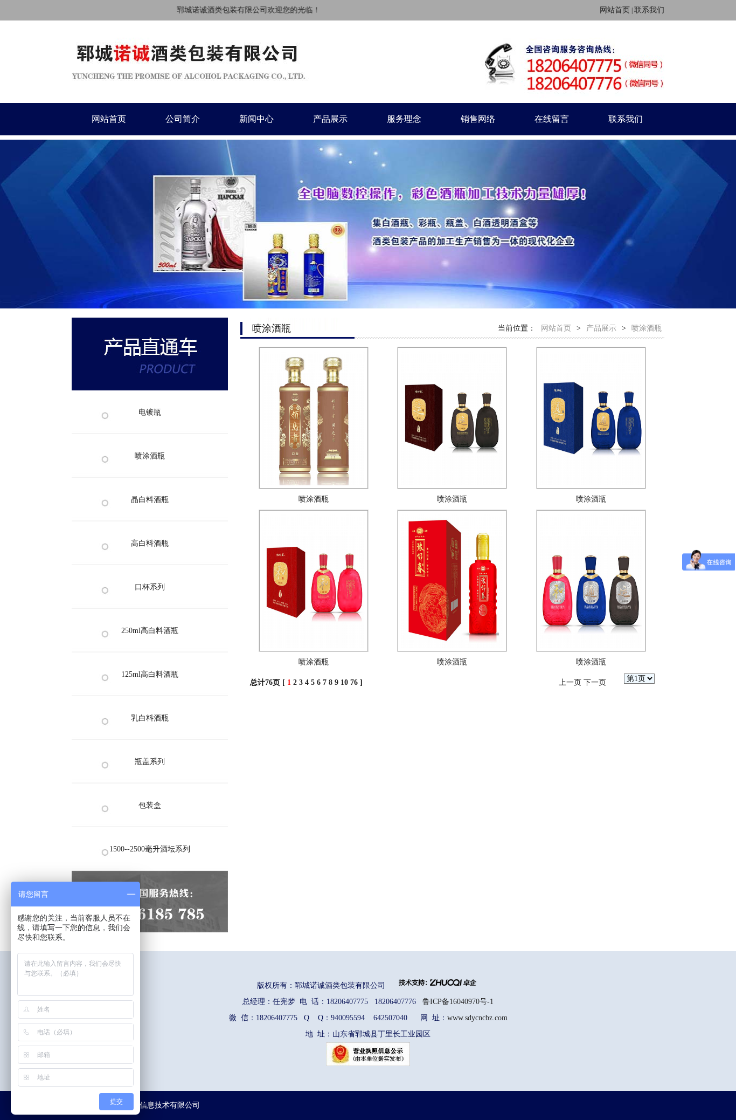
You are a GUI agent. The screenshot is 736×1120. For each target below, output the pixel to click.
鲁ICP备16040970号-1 (458, 1002)
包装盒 (149, 805)
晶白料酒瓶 (150, 500)
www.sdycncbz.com (477, 1018)
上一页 (570, 682)
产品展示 (330, 118)
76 (354, 682)
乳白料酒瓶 (150, 718)
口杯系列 (150, 587)
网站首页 (615, 10)
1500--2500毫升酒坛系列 (149, 849)
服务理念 (404, 118)
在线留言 (551, 118)
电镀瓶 (149, 412)
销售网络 (478, 118)
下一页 (595, 682)
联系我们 (649, 10)
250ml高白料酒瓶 (149, 631)
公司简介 (182, 118)
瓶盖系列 (150, 762)
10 (344, 682)
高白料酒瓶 (150, 543)
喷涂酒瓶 (150, 456)
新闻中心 (256, 118)
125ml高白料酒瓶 (149, 674)
